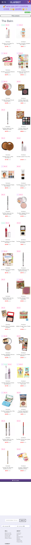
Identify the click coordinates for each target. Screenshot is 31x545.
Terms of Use (19, 540)
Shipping (18, 539)
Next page (16, 480)
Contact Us (19, 533)
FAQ (17, 535)
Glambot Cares (20, 536)
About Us (18, 534)
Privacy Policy (19, 541)
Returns (18, 538)
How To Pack (7, 536)
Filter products (15, 16)
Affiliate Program (8, 538)
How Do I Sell (7, 535)
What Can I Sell (8, 533)
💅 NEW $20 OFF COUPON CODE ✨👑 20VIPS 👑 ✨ (15, 7)
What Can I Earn (8, 534)
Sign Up (23, 520)
